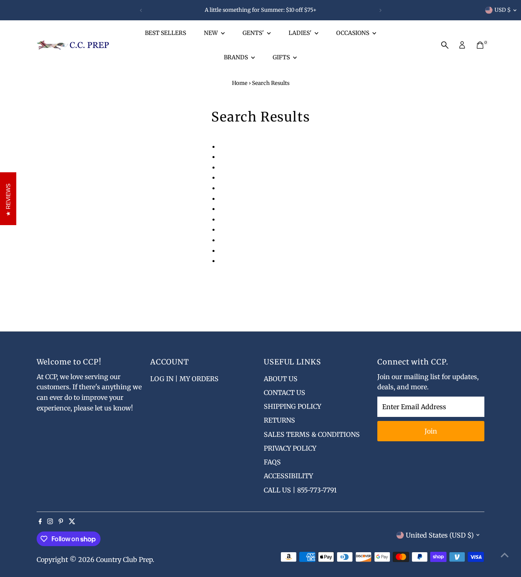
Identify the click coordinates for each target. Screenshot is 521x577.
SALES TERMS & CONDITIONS (312, 434)
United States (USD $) (440, 535)
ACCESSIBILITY (288, 476)
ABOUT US (281, 379)
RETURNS (279, 420)
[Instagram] (50, 521)
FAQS (272, 462)
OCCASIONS (353, 33)
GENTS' (254, 33)
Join (431, 431)
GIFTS (282, 57)
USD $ (503, 10)
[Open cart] (480, 45)
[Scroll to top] (505, 555)
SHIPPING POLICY (292, 406)
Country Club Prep (124, 559)
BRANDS (236, 57)
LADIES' (301, 33)
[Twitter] (72, 521)
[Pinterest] (61, 521)
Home (239, 83)
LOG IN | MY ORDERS (184, 379)
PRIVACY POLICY (290, 448)
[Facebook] (40, 521)
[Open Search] (445, 45)
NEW (211, 33)
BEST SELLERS (165, 33)
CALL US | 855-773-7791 (300, 490)
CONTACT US (284, 392)
